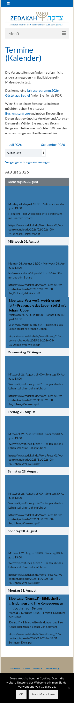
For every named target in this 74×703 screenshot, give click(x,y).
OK (21, 694)
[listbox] (25, 153)
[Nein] (69, 688)
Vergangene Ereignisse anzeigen (27, 162)
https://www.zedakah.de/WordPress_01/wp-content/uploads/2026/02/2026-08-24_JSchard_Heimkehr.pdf (35, 229)
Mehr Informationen (43, 694)
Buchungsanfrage (17, 113)
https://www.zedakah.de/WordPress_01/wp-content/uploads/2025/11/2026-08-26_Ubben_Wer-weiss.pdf (36, 340)
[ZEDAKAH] (37, 19)
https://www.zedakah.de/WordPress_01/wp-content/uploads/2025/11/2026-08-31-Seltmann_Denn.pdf (36, 638)
